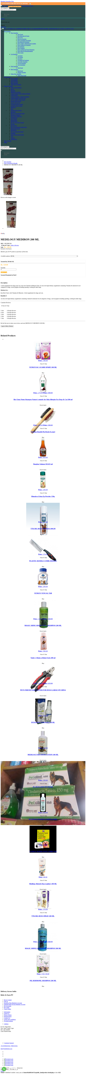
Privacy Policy (8, 1015)
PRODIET (14, 130)
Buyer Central (8, 1000)
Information (7, 1012)
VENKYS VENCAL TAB (43, 593)
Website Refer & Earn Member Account (14, 1004)
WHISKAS (14, 139)
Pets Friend (14, 125)
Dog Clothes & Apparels (24, 45)
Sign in (6, 1001)
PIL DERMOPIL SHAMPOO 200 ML (43, 980)
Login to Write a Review (7, 326)
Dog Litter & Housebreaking (25, 51)
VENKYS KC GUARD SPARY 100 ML (43, 367)
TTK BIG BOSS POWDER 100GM (43, 529)
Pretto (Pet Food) (15, 128)
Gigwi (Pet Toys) (15, 103)
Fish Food (20, 68)
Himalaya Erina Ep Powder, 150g (43, 496)
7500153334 (13, 1046)
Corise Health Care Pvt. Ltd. (18, 98)
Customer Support (9, 1043)
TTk (12, 136)
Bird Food (20, 71)
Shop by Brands (8, 86)
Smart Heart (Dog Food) (17, 134)
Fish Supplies (14, 66)
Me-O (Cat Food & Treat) (17, 113)
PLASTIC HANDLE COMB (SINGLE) (43, 561)
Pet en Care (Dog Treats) (17, 122)
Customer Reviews (6, 302)
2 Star (2, 316)
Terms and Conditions (10, 1019)
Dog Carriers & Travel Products (25, 49)
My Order (6, 1007)
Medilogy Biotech (15, 115)
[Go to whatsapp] (4, 1069)
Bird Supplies (14, 69)
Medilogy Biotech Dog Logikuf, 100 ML (43, 884)
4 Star (2, 312)
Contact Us (7, 1018)
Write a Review (15, 245)
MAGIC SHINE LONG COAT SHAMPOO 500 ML (43, 948)
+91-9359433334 (5, 1046)
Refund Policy (8, 1016)
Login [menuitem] (5, 15)
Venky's (13, 138)
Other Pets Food (21, 75)
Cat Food (19, 55)
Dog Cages (20, 52)
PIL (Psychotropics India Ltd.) (19, 127)
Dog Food (20, 34)
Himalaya (13, 107)
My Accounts (7, 1006)
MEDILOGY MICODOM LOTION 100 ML (43, 755)
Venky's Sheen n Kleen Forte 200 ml (43, 658)
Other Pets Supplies (16, 74)
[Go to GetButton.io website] (4, 1072)
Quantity (3, 267)
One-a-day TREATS (16, 116)
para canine (14, 119)
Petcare (13, 124)
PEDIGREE (14, 121)
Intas (12, 109)
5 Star (2, 310)
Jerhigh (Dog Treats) (16, 110)
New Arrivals (7, 141)
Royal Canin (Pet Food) (17, 131)
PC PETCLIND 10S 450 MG (43, 787)
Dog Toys (20, 37)
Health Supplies (21, 72)
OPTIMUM (14, 118)
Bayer (12, 89)
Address (6, 1024)
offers (5, 142)
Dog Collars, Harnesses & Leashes (26, 43)
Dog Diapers (20, 46)
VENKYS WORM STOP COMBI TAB (43, 851)
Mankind (13, 112)
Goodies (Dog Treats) (16, 106)
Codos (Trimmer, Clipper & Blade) (20, 96)
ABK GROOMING (16, 87)
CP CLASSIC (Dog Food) (18, 100)
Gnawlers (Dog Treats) (17, 104)
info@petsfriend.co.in (6, 1048)
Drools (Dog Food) (16, 101)
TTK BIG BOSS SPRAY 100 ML (43, 916)
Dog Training (21, 48)
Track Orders (7, 1009)
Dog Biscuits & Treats (23, 36)
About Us (6, 1013)
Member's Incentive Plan (7, 1)
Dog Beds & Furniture (23, 42)
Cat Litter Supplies (22, 62)
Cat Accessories (21, 63)
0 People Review (11, 310)
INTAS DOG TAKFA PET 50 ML (43, 722)
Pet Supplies (7, 31)
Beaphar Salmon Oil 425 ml (43, 464)
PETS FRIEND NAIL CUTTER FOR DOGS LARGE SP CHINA (43, 690)
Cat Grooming (21, 65)
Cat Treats (20, 57)
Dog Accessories (21, 39)
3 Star (2, 314)
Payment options (8, 1021)
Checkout (3, 27)
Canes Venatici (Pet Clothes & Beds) (20, 93)
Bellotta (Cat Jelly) (16, 92)
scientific (13, 133)
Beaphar (13, 90)
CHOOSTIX (14, 95)
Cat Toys (19, 59)
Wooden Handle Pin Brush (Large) (43, 432)
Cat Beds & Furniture (23, 60)
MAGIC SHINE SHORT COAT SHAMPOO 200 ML (43, 625)
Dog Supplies (14, 33)
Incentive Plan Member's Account (13, 1003)
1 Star (2, 318)
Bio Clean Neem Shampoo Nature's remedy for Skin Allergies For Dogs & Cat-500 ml (43, 399)
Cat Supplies (14, 54)
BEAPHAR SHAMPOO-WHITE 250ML (43, 819)
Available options (5, 256)
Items (3, 18)
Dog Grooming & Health (24, 40)
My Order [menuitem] (6, 14)
